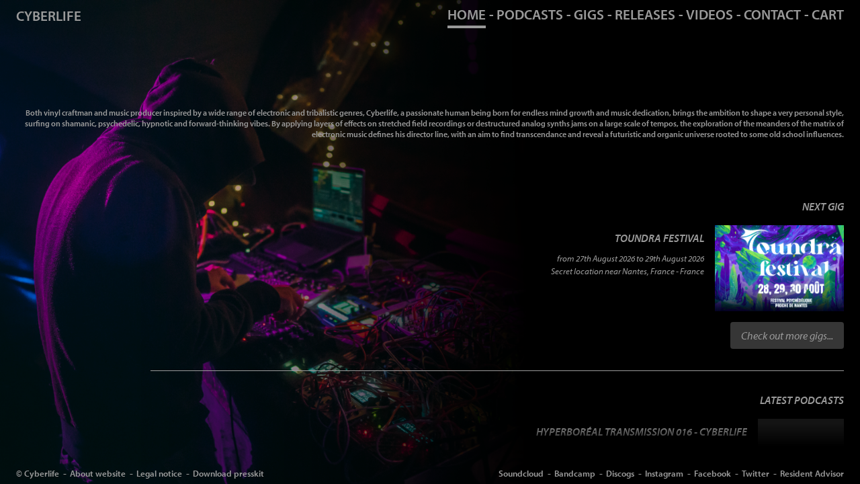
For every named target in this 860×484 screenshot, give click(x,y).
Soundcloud (521, 473)
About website (98, 473)
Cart (828, 14)
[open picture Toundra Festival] (779, 268)
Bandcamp (574, 473)
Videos (709, 14)
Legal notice (159, 473)
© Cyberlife (37, 473)
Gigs (589, 14)
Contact (772, 14)
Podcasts (530, 14)
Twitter (755, 473)
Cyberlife (48, 15)
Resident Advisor (812, 473)
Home (466, 14)
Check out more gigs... (787, 335)
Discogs (620, 473)
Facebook (712, 473)
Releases (645, 14)
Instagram (664, 473)
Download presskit (228, 473)
